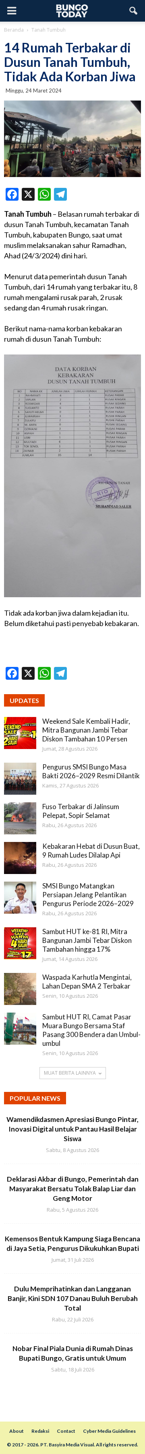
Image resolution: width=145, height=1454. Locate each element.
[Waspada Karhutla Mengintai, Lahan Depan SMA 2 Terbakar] (20, 989)
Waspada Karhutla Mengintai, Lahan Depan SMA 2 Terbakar (87, 981)
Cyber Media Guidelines (109, 1431)
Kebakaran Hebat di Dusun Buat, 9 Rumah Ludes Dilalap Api (91, 850)
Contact (66, 1431)
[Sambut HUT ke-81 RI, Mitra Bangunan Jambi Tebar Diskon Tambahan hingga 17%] (20, 943)
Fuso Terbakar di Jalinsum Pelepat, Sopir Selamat (80, 811)
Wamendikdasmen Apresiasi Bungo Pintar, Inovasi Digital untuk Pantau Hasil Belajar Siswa (72, 1129)
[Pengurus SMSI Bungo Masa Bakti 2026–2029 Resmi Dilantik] (20, 779)
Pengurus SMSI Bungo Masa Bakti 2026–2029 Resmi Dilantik (91, 771)
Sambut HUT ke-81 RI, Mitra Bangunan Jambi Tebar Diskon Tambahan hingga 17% (87, 940)
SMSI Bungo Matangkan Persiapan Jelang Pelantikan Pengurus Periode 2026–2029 (88, 895)
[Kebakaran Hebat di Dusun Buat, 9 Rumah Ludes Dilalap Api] (20, 858)
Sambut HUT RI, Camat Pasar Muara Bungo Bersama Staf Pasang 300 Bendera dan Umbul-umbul (91, 1030)
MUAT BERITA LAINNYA (70, 1072)
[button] (133, 11)
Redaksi (40, 1431)
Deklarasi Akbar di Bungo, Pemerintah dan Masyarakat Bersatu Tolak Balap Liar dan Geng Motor (73, 1188)
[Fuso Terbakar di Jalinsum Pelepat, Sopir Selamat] (20, 818)
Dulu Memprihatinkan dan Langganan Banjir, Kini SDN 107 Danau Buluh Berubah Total (73, 1298)
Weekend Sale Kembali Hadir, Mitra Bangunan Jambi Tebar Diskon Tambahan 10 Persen (86, 730)
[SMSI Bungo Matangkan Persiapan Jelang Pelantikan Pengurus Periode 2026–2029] (20, 898)
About (16, 1431)
